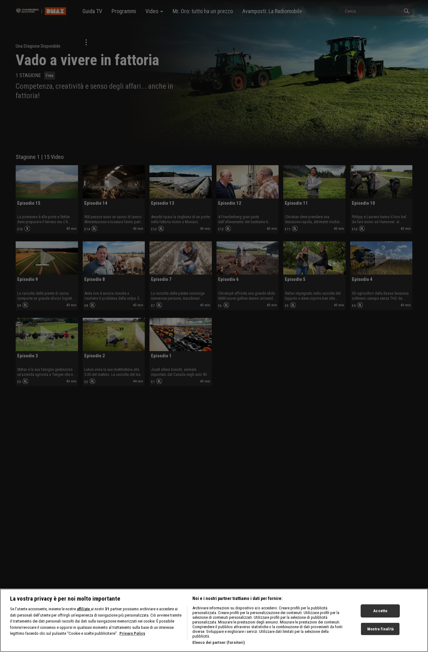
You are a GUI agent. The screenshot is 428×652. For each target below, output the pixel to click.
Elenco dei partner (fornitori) (218, 642)
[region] (214, 620)
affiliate (84, 609)
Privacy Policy (132, 633)
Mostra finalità (380, 629)
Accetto (380, 610)
